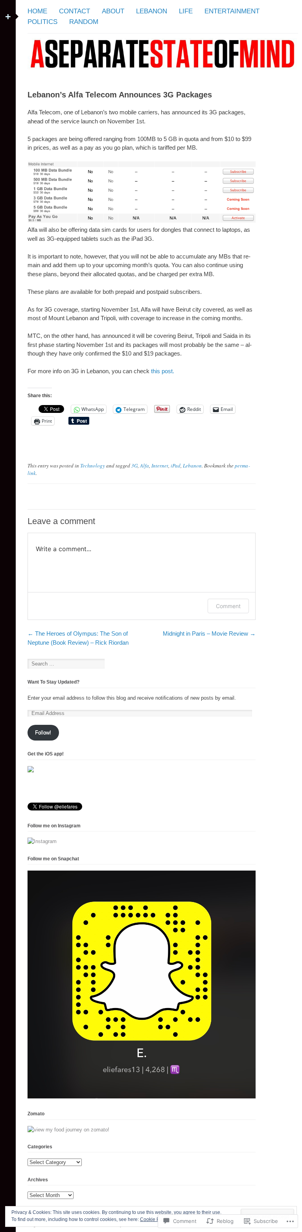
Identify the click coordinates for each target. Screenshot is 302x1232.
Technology (92, 465)
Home (37, 11)
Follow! (43, 732)
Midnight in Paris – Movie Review (209, 633)
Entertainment (232, 11)
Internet (159, 465)
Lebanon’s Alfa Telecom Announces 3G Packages (120, 94)
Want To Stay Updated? (53, 682)
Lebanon (151, 11)
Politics (42, 22)
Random (83, 22)
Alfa (144, 465)
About (113, 11)
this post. (163, 371)
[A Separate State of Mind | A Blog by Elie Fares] (163, 73)
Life (186, 11)
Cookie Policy (154, 1219)
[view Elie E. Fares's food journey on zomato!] (68, 1130)
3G (134, 465)
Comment (228, 606)
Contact (74, 11)
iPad (175, 465)
